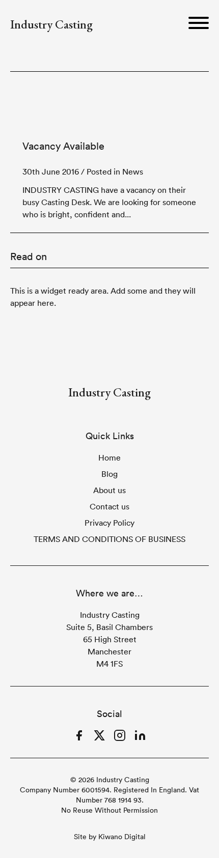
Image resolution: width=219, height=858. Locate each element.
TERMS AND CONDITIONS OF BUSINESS (109, 539)
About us (109, 490)
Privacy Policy (109, 523)
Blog (109, 474)
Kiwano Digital (122, 836)
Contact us (109, 506)
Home (109, 457)
